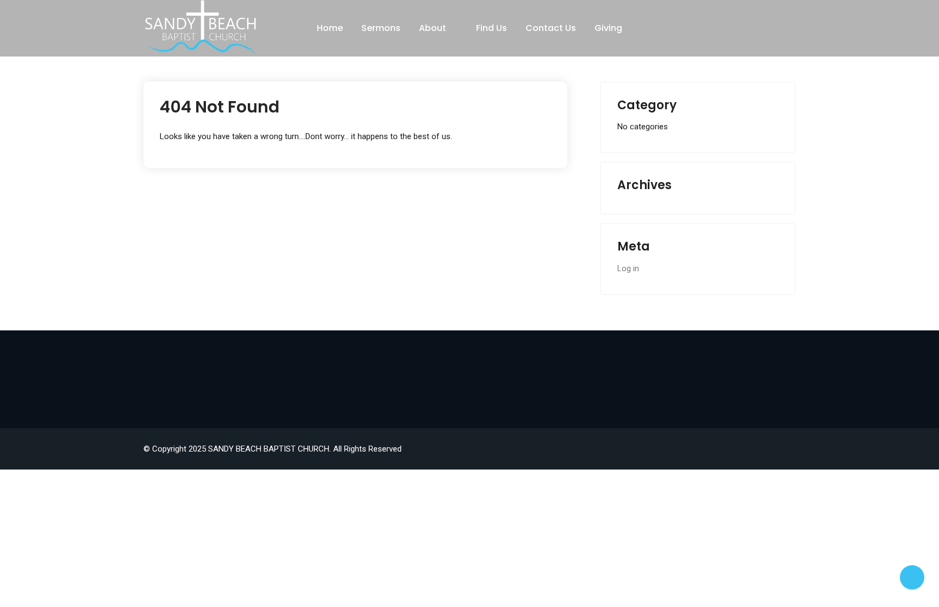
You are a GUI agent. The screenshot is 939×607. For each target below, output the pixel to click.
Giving (608, 28)
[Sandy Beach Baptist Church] (200, 27)
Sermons (380, 28)
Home (330, 28)
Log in (628, 268)
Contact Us (550, 28)
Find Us (491, 28)
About (432, 28)
